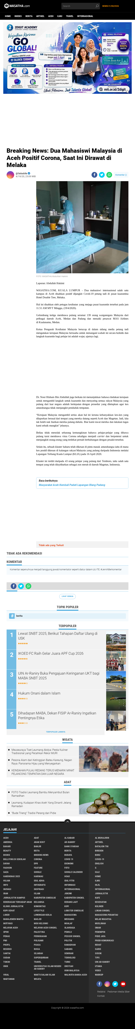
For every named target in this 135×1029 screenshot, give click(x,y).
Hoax (67, 876)
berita (29, 16)
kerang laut (71, 902)
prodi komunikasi (104, 940)
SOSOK (98, 953)
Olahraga (69, 927)
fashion (7, 867)
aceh (51, 16)
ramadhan (70, 944)
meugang (69, 919)
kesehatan (101, 902)
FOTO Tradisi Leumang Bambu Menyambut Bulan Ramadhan (40, 794)
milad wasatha (103, 919)
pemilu (68, 932)
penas (6, 936)
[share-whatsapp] (109, 175)
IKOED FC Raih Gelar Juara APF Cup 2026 (50, 653)
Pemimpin (100, 932)
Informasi (69, 885)
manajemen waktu (13, 919)
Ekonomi (68, 863)
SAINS (98, 949)
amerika (7, 842)
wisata (37, 979)
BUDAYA (68, 855)
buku (97, 855)
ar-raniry (69, 842)
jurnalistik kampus (14, 897)
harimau (38, 876)
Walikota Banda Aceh (75, 974)
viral (6, 974)
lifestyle (39, 910)
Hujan (6, 880)
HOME (98, 876)
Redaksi (101, 991)
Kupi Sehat (9, 910)
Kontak (101, 996)
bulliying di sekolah (14, 859)
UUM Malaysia (71, 970)
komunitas (40, 906)
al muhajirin (102, 837)
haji (97, 872)
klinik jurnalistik (13, 906)
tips (97, 957)
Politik (68, 940)
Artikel (40, 16)
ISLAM (37, 893)
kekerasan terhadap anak (17, 902)
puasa (37, 944)
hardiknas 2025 (11, 876)
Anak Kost (39, 842)
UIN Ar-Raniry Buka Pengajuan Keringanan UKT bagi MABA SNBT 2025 (58, 675)
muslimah (100, 923)
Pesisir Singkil (72, 936)
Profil (6, 944)
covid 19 (68, 859)
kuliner (99, 906)
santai (7, 953)
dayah (6, 863)
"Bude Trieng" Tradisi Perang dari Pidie (34, 813)
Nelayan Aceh (10, 927)
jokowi (68, 893)
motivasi (8, 923)
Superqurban (41, 957)
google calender (73, 872)
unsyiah (68, 966)
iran (5, 893)
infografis (40, 885)
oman (98, 927)
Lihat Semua (67, 596)
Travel (69, 16)
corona (38, 859)
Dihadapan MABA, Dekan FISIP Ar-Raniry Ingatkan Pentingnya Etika (57, 715)
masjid (37, 919)
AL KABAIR (69, 837)
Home (8, 16)
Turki (67, 962)
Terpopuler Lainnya (55, 732)
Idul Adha (39, 880)
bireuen (99, 850)
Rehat (98, 944)
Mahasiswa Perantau (106, 914)
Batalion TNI (101, 846)
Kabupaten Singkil (74, 897)
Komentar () (121, 175)
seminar (68, 953)
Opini (6, 932)
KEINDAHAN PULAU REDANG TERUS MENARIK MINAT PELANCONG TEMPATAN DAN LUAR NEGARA (43, 772)
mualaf (68, 923)
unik (5, 966)
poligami (38, 940)
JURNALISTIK (101, 893)
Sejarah (38, 953)
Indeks (18, 16)
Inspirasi (39, 889)
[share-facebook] (94, 175)
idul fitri (69, 880)
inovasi (7, 889)
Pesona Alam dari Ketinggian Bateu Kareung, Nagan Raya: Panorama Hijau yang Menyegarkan (42, 762)
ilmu (59, 16)
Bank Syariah (71, 846)
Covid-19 (99, 859)
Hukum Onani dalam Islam (39, 693)
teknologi (69, 957)
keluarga (39, 902)
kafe (97, 897)
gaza (5, 872)
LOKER (6, 914)
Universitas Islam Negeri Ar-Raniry (47, 967)
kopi (66, 906)
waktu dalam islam (44, 974)
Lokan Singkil (102, 910)
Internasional (85, 16)
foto (66, 867)
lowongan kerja (43, 914)
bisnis (6, 855)
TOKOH (6, 962)
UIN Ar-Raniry (102, 962)
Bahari (7, 846)
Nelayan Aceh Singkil (45, 927)
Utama (98, 966)
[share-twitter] (102, 175)
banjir (37, 846)
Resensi (7, 949)
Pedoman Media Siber (119, 991)
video (98, 970)
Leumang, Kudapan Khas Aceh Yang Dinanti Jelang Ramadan (41, 804)
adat (36, 837)
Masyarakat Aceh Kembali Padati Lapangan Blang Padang (72, 485)
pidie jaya (100, 936)
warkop (99, 974)
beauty (7, 850)
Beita (37, 850)
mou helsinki (41, 923)
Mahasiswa (70, 914)
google (37, 872)
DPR (36, 863)
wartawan (8, 979)
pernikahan (40, 936)
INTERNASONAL (102, 889)
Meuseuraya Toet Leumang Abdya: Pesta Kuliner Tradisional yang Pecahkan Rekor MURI (40, 751)
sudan (6, 957)
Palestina (39, 932)
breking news (41, 855)
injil (97, 885)
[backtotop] (67, 822)
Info (5, 885)
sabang (68, 949)
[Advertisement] (67, 117)
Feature (38, 867)
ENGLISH (99, 863)
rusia (37, 949)
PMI (5, 940)
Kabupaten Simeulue (45, 897)
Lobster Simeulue (74, 910)
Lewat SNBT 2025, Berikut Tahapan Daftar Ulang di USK (57, 635)
